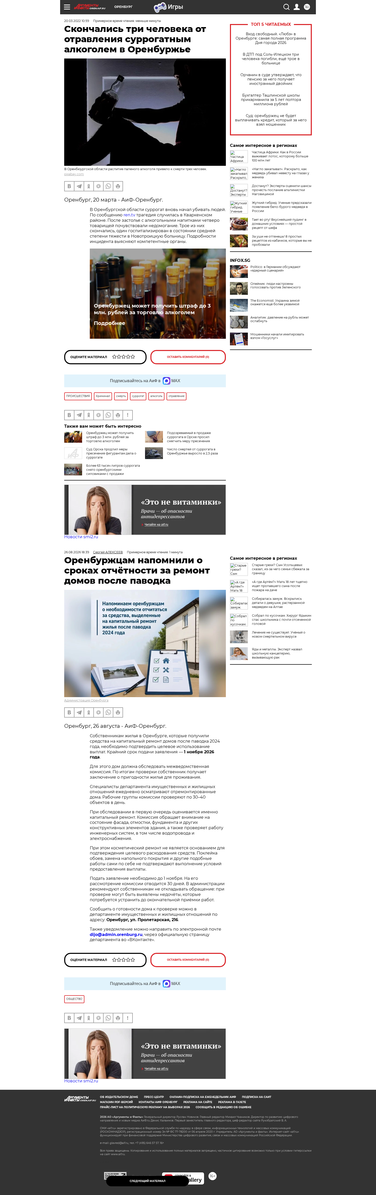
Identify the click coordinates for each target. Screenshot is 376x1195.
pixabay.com (74, 174)
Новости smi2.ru (81, 536)
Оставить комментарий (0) (188, 357)
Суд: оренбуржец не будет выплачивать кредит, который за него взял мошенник (271, 120)
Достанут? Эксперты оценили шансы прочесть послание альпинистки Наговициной (281, 190)
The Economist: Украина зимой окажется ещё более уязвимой (275, 302)
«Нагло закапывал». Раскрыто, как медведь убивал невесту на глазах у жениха (280, 173)
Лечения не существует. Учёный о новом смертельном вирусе (278, 634)
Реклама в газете (232, 1102)
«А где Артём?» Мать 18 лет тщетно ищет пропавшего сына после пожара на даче (279, 586)
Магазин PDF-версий (116, 1102)
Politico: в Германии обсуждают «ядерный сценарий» (275, 268)
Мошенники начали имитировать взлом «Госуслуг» (277, 336)
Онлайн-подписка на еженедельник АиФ (203, 1097)
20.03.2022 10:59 (76, 21)
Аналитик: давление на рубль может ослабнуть (279, 319)
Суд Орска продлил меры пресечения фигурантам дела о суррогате (111, 453)
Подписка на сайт (256, 1097)
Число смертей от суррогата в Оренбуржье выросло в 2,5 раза (192, 451)
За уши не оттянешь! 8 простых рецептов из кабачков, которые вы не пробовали (282, 241)
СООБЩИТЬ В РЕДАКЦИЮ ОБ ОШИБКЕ (223, 1107)
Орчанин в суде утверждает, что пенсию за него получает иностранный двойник (271, 79)
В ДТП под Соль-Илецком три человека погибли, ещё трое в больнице (271, 58)
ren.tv (130, 215)
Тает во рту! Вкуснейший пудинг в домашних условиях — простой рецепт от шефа (279, 224)
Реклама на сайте (197, 1102)
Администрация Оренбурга (86, 700)
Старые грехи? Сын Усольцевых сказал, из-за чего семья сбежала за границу (280, 569)
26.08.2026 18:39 (76, 552)
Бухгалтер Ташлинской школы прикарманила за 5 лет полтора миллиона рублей (271, 99)
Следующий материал (147, 1181)
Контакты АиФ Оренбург (158, 1102)
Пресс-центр (154, 1097)
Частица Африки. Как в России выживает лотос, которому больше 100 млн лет (280, 156)
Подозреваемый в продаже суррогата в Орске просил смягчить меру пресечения (189, 437)
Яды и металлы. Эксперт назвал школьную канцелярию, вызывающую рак (277, 653)
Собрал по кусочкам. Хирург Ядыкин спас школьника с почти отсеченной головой (281, 620)
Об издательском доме (119, 1097)
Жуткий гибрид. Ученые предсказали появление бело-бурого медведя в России (282, 207)
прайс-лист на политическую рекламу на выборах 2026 (145, 1107)
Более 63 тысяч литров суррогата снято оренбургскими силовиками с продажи (113, 470)
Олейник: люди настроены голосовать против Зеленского (275, 285)
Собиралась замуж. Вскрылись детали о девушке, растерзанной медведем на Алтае (278, 603)
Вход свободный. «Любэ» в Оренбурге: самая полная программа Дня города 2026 (271, 38)
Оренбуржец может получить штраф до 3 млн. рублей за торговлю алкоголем (152, 309)
